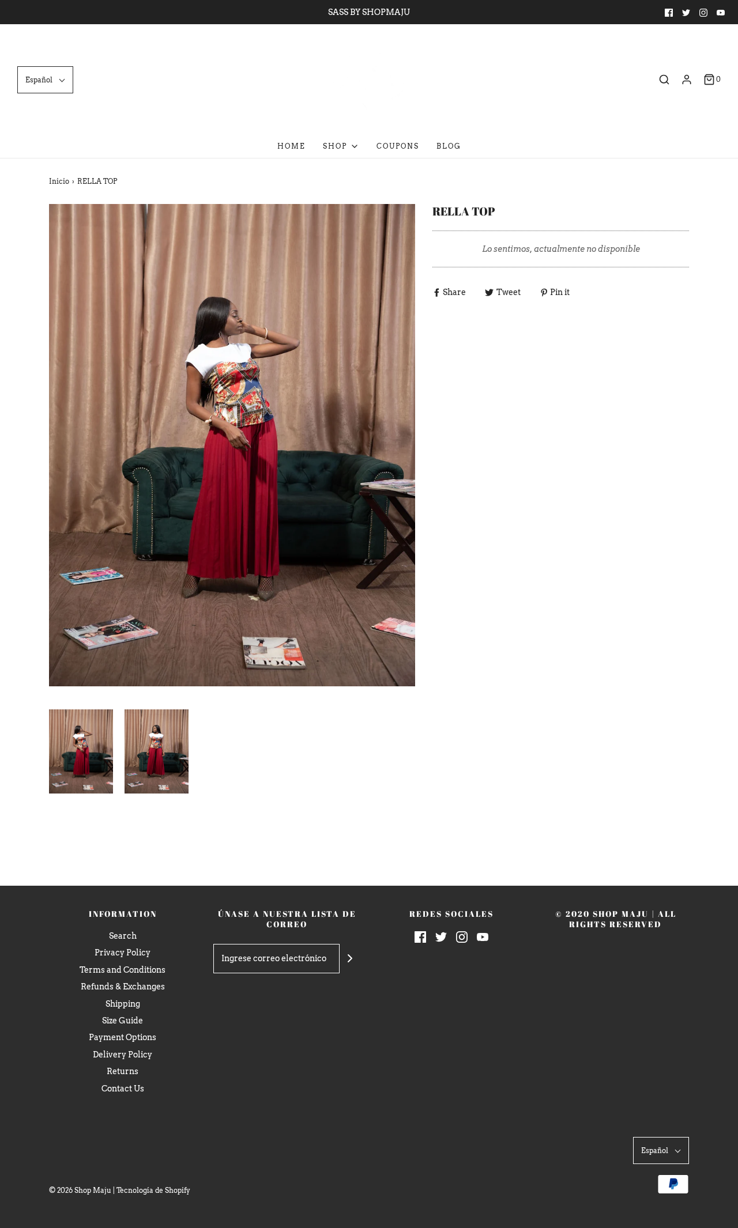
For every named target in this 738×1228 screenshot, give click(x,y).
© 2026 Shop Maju (80, 1190)
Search (123, 935)
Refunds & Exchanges (123, 986)
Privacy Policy (122, 952)
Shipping (123, 1003)
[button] (45, 79)
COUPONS (397, 146)
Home (291, 146)
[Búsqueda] (664, 79)
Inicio (59, 181)
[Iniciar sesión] (687, 79)
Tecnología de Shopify (153, 1190)
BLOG (448, 146)
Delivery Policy (122, 1054)
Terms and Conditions (122, 969)
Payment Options (122, 1037)
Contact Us (122, 1088)
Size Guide (122, 1020)
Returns (122, 1071)
